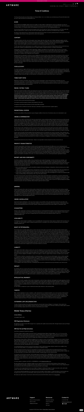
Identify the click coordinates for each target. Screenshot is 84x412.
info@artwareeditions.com (46, 361)
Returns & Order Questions (35, 399)
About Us (47, 403)
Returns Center (33, 401)
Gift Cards (48, 405)
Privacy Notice (57, 374)
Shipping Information (34, 403)
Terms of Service (52, 409)
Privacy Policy (45, 409)
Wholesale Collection (50, 399)
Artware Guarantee (49, 401)
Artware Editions (39, 409)
